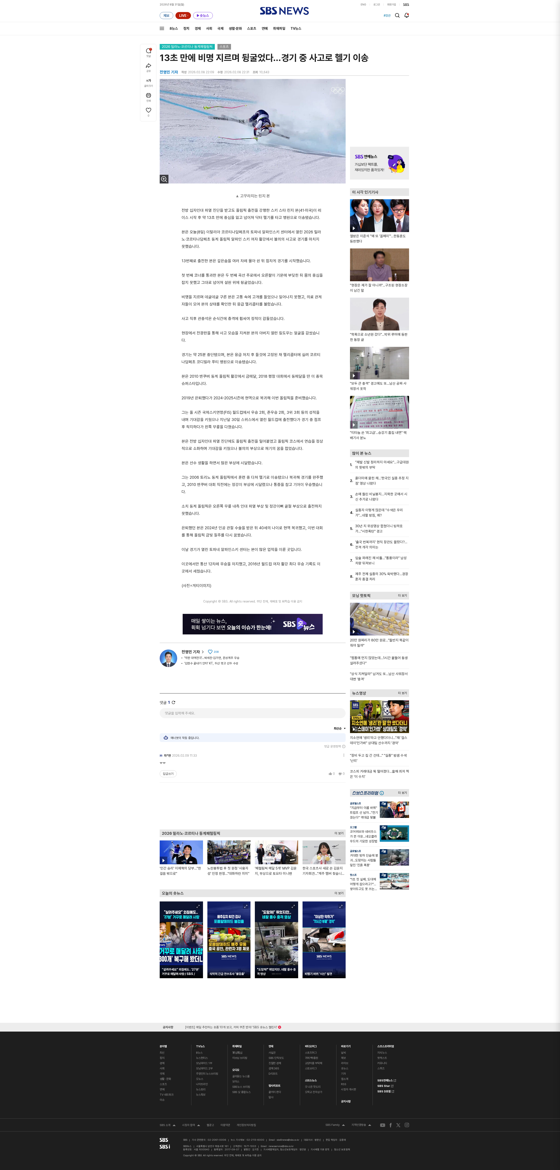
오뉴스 (199, 1079)
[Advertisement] (253, 806)
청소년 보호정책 (342, 1149)
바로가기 (345, 1045)
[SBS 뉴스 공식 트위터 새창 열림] (398, 1125)
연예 (265, 28)
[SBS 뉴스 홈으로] (284, 11)
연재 (271, 1045)
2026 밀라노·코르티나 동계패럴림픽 (187, 47)
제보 (343, 1058)
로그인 (376, 4)
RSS (343, 1084)
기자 (343, 1073)
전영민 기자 (191, 652)
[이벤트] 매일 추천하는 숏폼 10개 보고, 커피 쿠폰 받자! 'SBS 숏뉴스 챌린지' (231, 1026)
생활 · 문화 (165, 1079)
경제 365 (274, 1068)
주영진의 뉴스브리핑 (207, 1073)
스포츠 (251, 28)
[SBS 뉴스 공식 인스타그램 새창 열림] (406, 1124)
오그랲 (353, 827)
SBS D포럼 (384, 1090)
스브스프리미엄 (385, 1045)
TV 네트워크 (166, 1094)
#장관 (387, 15)
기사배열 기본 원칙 (320, 1149)
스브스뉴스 (311, 1079)
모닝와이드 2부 (204, 1068)
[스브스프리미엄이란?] (382, 793)
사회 (209, 28)
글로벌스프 (355, 803)
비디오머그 (311, 1045)
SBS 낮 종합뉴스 (241, 1092)
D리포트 (273, 1073)
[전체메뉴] (162, 28)
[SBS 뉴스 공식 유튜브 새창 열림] (382, 1125)
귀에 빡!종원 (311, 1058)
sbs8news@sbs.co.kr (288, 1140)
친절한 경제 (275, 1063)
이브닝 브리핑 (239, 1058)
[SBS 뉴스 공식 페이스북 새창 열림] (390, 1125)
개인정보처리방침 (246, 1125)
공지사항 (345, 1101)
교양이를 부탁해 (313, 1063)
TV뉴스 (295, 28)
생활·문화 (235, 28)
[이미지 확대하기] (164, 179)
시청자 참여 (191, 1125)
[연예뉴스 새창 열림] (379, 163)
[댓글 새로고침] (173, 702)
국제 (220, 28)
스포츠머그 (311, 1052)
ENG (363, 4)
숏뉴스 (344, 1068)
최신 (162, 1052)
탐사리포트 (274, 1084)
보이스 (236, 1081)
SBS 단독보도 (276, 1058)
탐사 (271, 1097)
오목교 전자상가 (313, 1092)
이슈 (162, 1100)
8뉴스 (174, 28)
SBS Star (383, 1085)
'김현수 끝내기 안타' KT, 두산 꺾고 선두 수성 (211, 663)
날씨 (343, 1052)
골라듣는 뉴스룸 (241, 1076)
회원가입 (391, 4)
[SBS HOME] (406, 4)
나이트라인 (202, 1084)
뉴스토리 (200, 1089)
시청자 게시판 (348, 1089)
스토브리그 (311, 1068)
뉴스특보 (200, 1094)
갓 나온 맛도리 (312, 1086)
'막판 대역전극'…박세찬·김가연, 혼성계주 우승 (211, 658)
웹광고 (210, 1125)
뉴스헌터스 (202, 1058)
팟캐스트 (382, 1058)
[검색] (397, 15)
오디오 (236, 1069)
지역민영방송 (361, 1125)
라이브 (344, 1063)
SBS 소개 (168, 1125)
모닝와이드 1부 (204, 1063)
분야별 (163, 1045)
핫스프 (353, 875)
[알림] (406, 15)
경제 (198, 28)
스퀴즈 (381, 1068)
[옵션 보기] (343, 754)
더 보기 (337, 832)
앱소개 (344, 1079)
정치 (186, 28)
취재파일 (279, 28)
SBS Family (335, 1125)
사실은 (272, 1052)
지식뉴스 (382, 1052)
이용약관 (225, 1125)
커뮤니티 (382, 1063)
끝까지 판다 (275, 1092)
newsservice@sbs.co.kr (281, 1146)
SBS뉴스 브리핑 (241, 1086)
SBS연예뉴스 (385, 1079)
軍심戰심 (237, 1052)
